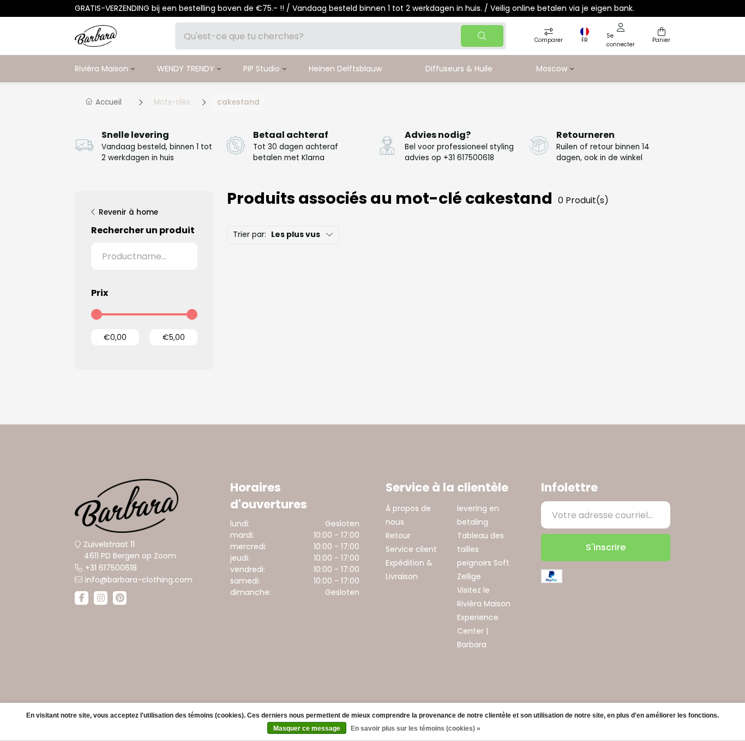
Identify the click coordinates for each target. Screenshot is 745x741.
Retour (398, 535)
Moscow (551, 68)
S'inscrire (606, 547)
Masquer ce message (306, 728)
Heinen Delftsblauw (345, 68)
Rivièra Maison (101, 68)
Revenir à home (128, 212)
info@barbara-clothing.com (139, 579)
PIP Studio (261, 68)
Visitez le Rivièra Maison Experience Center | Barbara (483, 617)
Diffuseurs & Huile (458, 68)
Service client (411, 549)
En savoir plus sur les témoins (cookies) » (415, 728)
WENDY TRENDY (185, 68)
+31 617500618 (111, 567)
